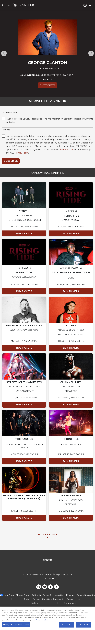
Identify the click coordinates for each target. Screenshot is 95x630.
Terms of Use (66, 149)
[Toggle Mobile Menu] (90, 5)
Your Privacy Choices (13, 595)
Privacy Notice (42, 620)
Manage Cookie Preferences (16, 625)
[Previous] (4, 53)
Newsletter (89, 595)
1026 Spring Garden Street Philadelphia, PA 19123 (47, 574)
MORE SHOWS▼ (47, 536)
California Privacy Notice (36, 599)
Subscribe (11, 161)
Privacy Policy (21, 153)
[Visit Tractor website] (47, 560)
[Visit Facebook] (50, 586)
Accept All (66, 625)
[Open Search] (85, 5)
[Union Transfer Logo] (18, 5)
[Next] (91, 53)
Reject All (84, 625)
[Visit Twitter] (56, 586)
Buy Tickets (47, 85)
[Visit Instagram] (38, 586)
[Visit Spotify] (44, 586)
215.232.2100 (47, 578)
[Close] (91, 610)
